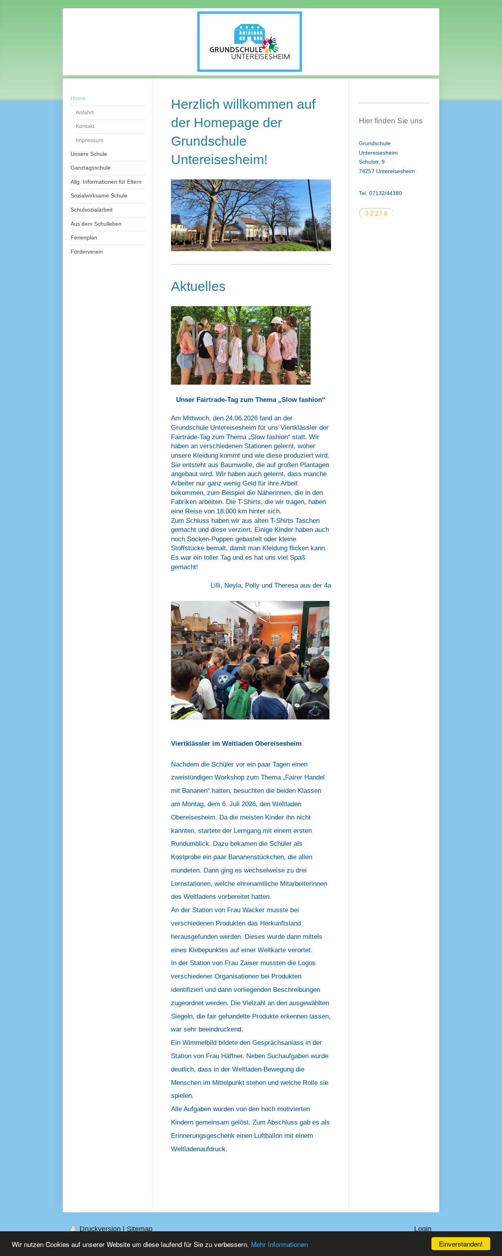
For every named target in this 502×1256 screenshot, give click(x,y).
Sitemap (140, 1229)
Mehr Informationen (279, 1244)
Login (422, 1229)
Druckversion (100, 1229)
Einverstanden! (461, 1244)
